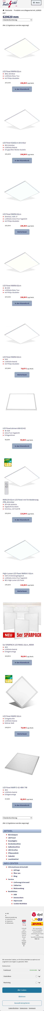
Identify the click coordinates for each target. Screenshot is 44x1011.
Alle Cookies (22, 990)
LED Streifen (13, 850)
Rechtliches (12, 891)
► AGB (7, 913)
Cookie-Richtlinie (13, 1008)
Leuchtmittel (13, 859)
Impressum (32, 1008)
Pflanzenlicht (13, 853)
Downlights (12, 841)
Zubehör (11, 856)
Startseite (8, 10)
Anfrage (17, 870)
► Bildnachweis (9, 923)
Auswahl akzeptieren (22, 1003)
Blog (15, 876)
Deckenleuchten (14, 844)
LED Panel (12, 838)
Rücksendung (19, 888)
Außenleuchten (14, 847)
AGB (15, 894)
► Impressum (9, 921)
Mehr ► (23, 945)
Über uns (17, 873)
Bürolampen (13, 835)
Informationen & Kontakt (18, 867)
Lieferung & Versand (21, 882)
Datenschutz (6, 966)
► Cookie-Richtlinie (10, 919)
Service (11, 879)
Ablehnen (22, 996)
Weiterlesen (22, 232)
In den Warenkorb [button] (22, 89)
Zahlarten (17, 885)
